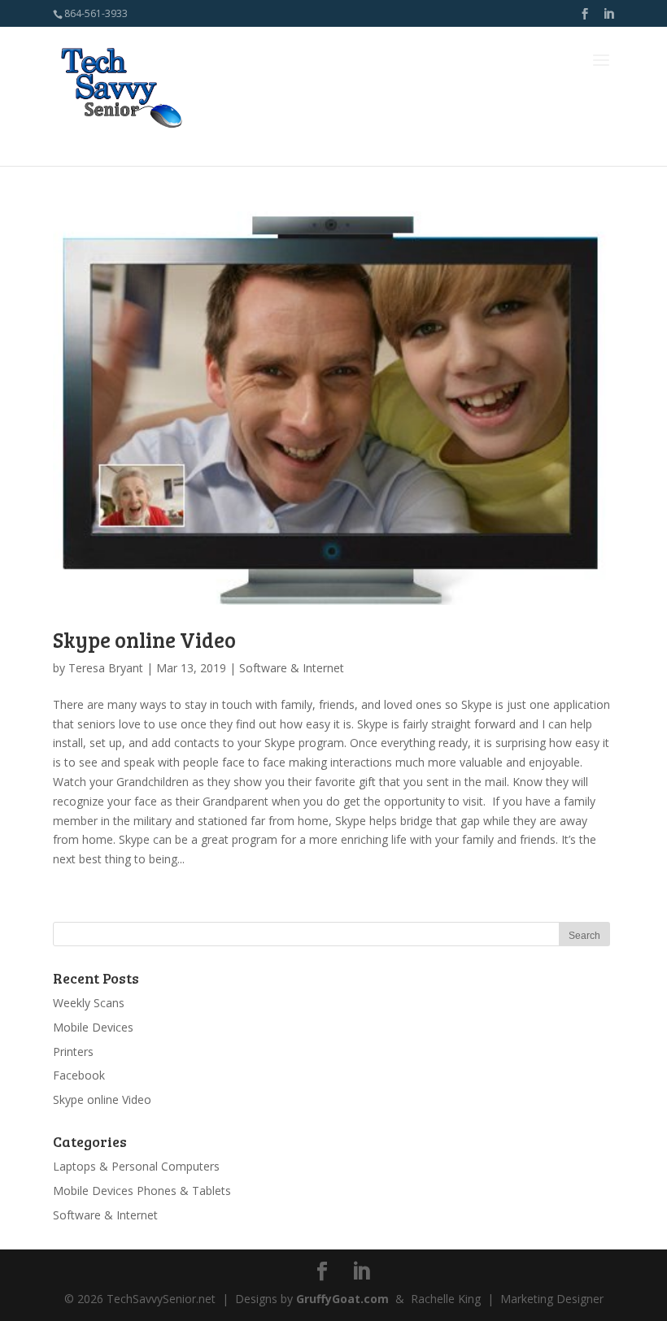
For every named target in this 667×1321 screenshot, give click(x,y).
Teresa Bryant (105, 668)
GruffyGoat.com (342, 1298)
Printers (73, 1051)
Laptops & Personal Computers (136, 1166)
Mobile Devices (93, 1027)
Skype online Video (144, 639)
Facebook (79, 1075)
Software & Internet (291, 668)
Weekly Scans (88, 1002)
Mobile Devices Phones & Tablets (142, 1190)
